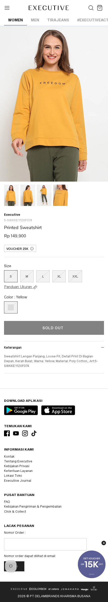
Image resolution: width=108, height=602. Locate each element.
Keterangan (13, 347)
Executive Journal (17, 480)
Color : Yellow (15, 297)
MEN (35, 20)
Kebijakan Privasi (16, 466)
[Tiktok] (34, 433)
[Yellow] (11, 307)
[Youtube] (16, 433)
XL (59, 276)
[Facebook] (7, 433)
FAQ (7, 501)
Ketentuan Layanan (18, 470)
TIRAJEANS (58, 20)
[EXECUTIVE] (48, 8)
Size (7, 266)
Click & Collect (15, 511)
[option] (54, 104)
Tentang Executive (18, 461)
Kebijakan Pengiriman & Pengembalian (33, 506)
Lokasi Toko (13, 475)
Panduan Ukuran (18, 287)
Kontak (9, 456)
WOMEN (15, 20)
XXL (75, 276)
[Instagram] (25, 433)
